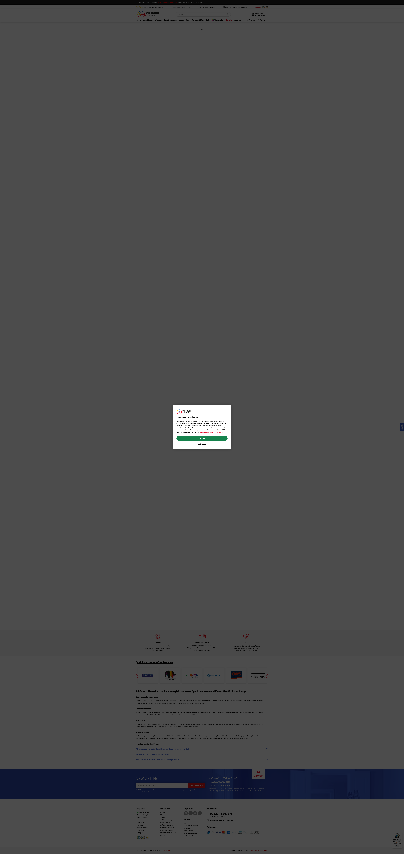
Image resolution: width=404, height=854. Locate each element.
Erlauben (202, 438)
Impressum (219, 432)
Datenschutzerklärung (207, 432)
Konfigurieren (202, 444)
